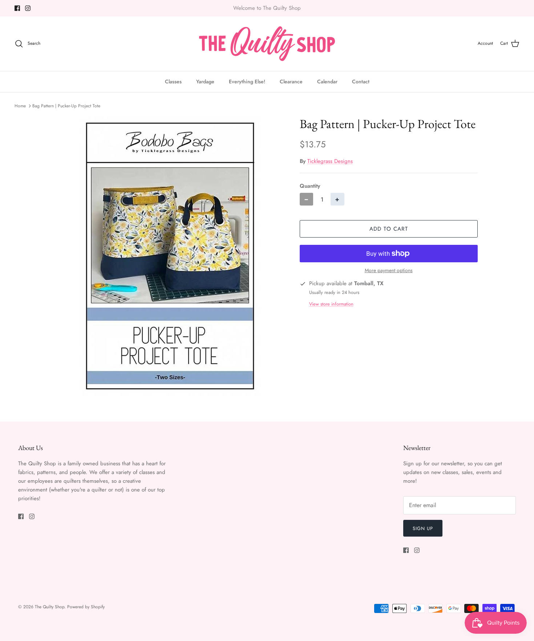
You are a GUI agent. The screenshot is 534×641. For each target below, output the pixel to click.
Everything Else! (247, 81)
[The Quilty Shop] (267, 44)
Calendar (327, 81)
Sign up (423, 528)
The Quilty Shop (49, 607)
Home (20, 106)
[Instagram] (28, 8)
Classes (173, 81)
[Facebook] (17, 8)
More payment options (389, 270)
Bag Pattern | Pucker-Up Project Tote (66, 106)
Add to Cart (388, 229)
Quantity (310, 186)
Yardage (205, 81)
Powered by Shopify (86, 607)
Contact (360, 81)
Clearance (291, 81)
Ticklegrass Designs (330, 161)
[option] (170, 256)
